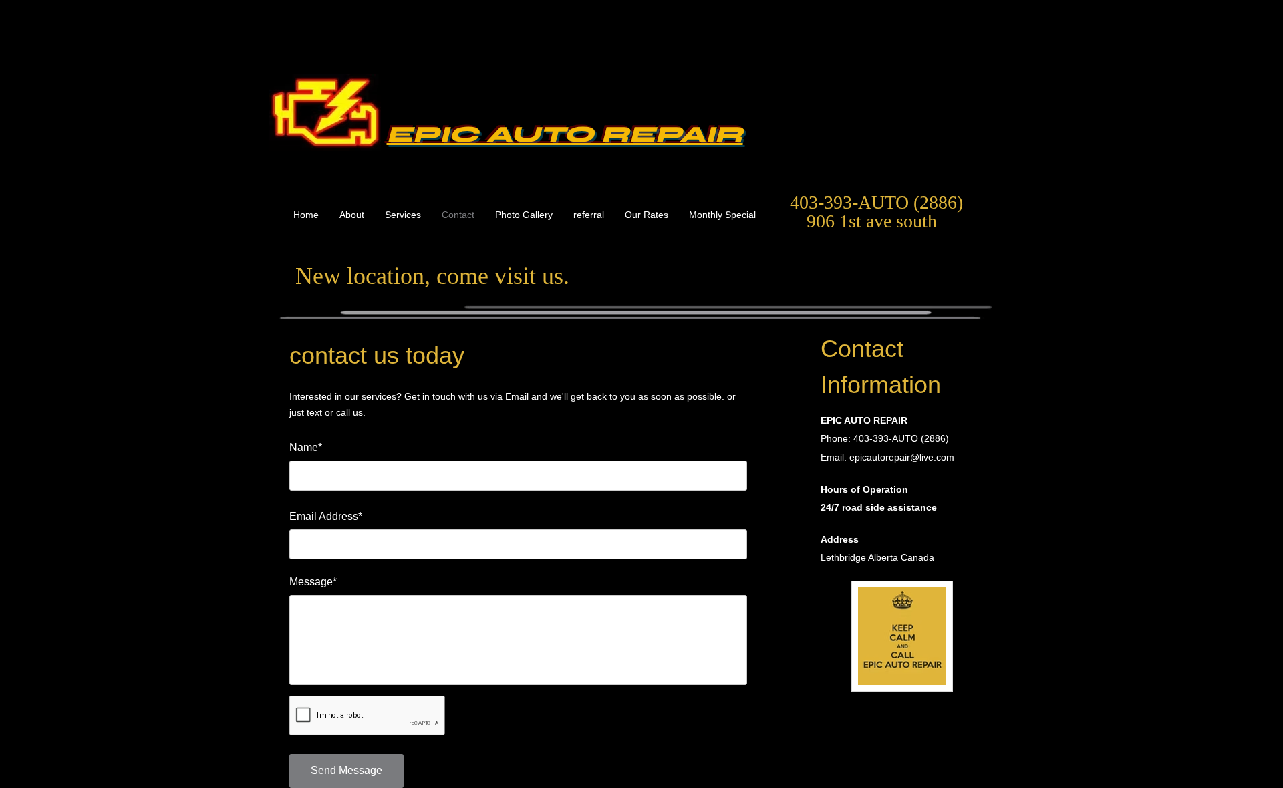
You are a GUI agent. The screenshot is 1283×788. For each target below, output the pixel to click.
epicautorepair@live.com (901, 457)
